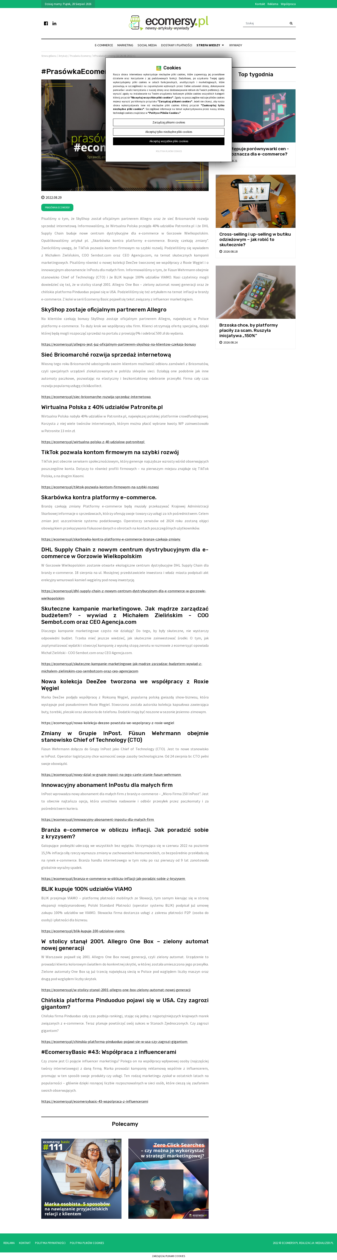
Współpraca (288, 4)
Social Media (147, 45)
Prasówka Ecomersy (57, 207)
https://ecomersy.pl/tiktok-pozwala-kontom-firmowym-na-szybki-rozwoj (100, 487)
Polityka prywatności (50, 1243)
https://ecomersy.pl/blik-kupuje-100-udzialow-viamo (83, 931)
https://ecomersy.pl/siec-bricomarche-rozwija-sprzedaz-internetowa (96, 396)
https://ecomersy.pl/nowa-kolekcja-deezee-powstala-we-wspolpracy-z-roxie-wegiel (108, 722)
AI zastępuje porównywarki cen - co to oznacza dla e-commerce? (254, 151)
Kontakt (260, 4)
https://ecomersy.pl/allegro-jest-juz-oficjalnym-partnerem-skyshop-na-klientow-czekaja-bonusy (118, 344)
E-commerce (104, 45)
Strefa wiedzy (208, 45)
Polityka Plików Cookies (87, 1243)
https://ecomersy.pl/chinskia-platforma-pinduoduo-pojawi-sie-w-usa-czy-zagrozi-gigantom (114, 1041)
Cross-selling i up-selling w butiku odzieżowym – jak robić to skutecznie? (255, 239)
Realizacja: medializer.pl (316, 1243)
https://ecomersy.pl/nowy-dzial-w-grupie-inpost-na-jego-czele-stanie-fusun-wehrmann (111, 774)
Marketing (125, 45)
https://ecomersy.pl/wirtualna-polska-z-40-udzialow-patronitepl (93, 441)
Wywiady (235, 45)
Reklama (273, 4)
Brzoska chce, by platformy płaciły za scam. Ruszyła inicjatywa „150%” (248, 330)
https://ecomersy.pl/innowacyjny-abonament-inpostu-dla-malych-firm (98, 819)
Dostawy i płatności (176, 45)
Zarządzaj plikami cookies (168, 1256)
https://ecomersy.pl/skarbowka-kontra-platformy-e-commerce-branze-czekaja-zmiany (111, 539)
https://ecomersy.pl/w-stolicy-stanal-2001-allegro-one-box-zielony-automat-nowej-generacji (116, 989)
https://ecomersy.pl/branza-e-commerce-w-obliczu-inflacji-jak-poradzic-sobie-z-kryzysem (113, 878)
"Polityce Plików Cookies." (164, 113)
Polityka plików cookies (169, 151)
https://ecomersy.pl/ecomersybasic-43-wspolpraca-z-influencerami (94, 1101)
